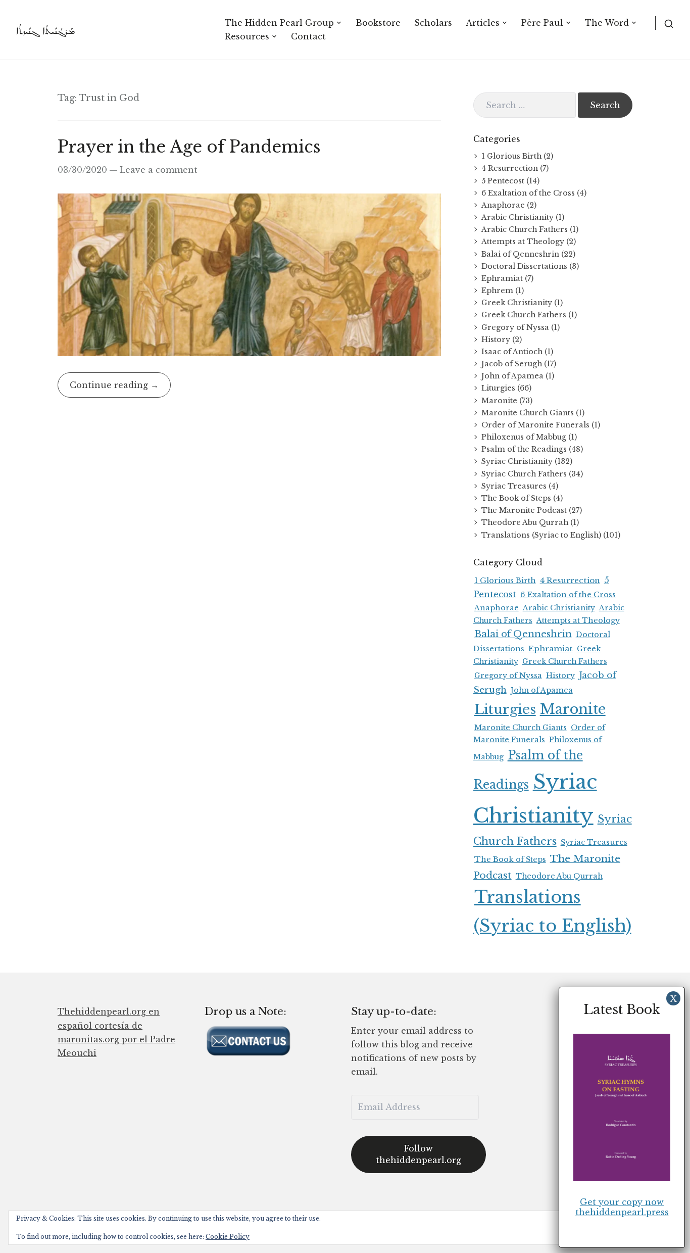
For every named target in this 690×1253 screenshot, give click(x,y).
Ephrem (497, 290)
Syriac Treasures (514, 486)
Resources (247, 36)
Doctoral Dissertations (524, 266)
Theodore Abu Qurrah (524, 522)
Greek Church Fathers (523, 314)
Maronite (499, 400)
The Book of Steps (516, 498)
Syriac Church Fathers (524, 473)
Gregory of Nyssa (515, 327)
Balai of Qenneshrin (520, 254)
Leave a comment (159, 170)
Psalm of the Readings (524, 449)
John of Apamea (512, 375)
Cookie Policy (228, 1236)
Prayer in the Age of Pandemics (189, 147)
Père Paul (542, 23)
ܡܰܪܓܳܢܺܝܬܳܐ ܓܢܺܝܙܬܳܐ (45, 30)
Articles (483, 23)
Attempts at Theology (522, 241)
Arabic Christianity (517, 217)
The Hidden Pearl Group (279, 23)
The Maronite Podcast (524, 510)
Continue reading (120, 388)
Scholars (433, 23)
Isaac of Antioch (512, 351)
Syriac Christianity (517, 461)
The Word (607, 23)
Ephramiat (502, 278)
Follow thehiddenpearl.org (418, 1154)
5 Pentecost (502, 180)
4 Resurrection (509, 168)
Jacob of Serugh (511, 363)
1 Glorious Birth (511, 156)
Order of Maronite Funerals (535, 424)
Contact (308, 36)
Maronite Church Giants (527, 412)
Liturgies (498, 388)
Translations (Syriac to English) (541, 535)
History (495, 339)
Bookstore (378, 23)
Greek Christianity (516, 302)
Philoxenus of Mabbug (523, 437)
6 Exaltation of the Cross (528, 193)
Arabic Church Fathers (524, 229)
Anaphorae (503, 205)
